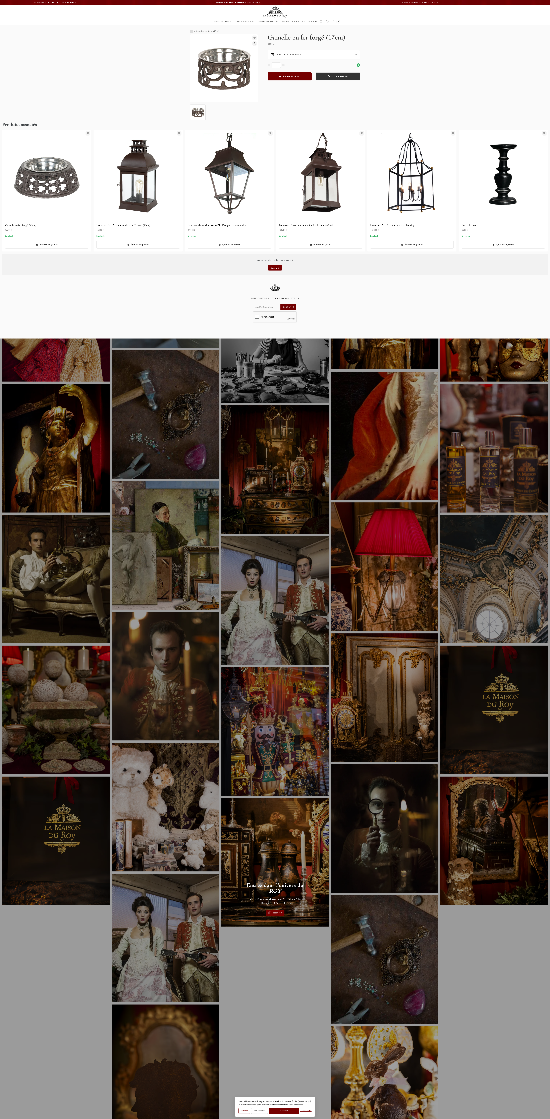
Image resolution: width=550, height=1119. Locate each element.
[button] (222, 22)
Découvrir (275, 268)
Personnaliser (259, 1111)
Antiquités (312, 21)
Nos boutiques (298, 21)
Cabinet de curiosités (268, 21)
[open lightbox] (254, 43)
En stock (9, 236)
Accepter (284, 1111)
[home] (275, 12)
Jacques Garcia (104, 2)
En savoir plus (306, 1111)
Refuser (244, 1111)
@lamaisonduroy (266, 899)
